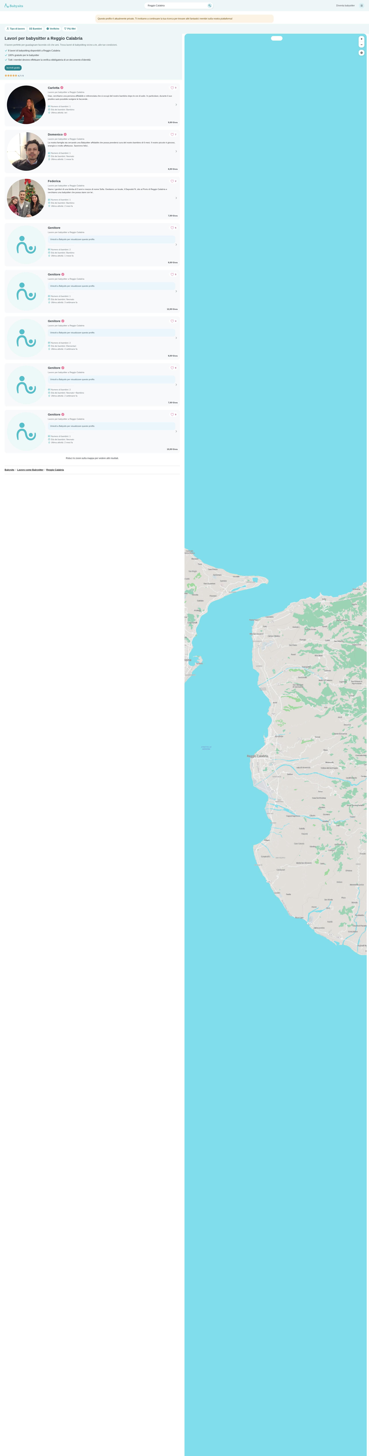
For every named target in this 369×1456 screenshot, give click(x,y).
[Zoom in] (361, 39)
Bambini (37, 28)
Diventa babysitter (345, 5)
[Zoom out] (361, 45)
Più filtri (71, 28)
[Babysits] (14, 5)
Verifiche (54, 28)
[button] (250, 770)
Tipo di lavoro (17, 28)
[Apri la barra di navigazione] (361, 5)
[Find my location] (361, 53)
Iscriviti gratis (13, 68)
